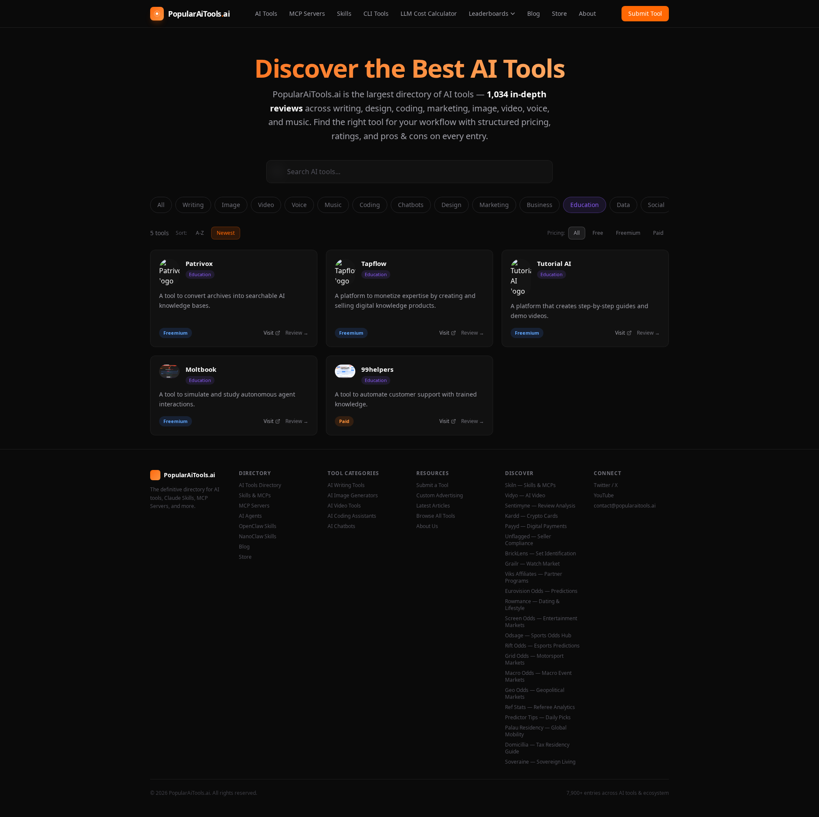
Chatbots (411, 205)
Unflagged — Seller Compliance (528, 540)
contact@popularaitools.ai (625, 505)
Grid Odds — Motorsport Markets (534, 659)
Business (539, 205)
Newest (226, 232)
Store (559, 13)
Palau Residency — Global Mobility (535, 731)
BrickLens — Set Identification (540, 553)
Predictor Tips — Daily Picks (538, 717)
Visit (268, 333)
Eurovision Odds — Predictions (541, 591)
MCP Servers (307, 13)
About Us (427, 526)
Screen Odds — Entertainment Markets (541, 622)
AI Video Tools (344, 505)
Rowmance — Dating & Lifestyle (532, 605)
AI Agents (250, 516)
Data (623, 205)
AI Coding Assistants (352, 516)
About (587, 13)
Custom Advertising (439, 495)
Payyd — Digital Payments (536, 526)
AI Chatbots (341, 526)
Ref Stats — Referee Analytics (540, 707)
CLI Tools (376, 13)
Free (597, 232)
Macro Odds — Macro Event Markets (538, 676)
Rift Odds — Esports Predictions (542, 645)
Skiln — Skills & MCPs (530, 485)
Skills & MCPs (255, 495)
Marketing (494, 205)
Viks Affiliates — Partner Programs (533, 577)
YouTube (604, 495)
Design (451, 205)
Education (584, 205)
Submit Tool (645, 13)
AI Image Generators (353, 495)
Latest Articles (433, 505)
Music (333, 205)
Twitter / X (606, 485)
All (161, 205)
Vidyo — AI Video (525, 495)
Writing (193, 205)
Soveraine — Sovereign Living (540, 762)
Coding (370, 205)
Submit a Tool (432, 485)
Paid (658, 232)
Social (656, 205)
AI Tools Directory (260, 485)
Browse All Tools (435, 516)
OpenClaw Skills (257, 526)
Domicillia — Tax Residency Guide (537, 748)
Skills (344, 13)
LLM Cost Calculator (429, 13)
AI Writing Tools (346, 485)
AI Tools (266, 13)
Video (266, 205)
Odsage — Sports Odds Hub (538, 635)
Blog (533, 13)
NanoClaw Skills (257, 536)
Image (231, 205)
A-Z (200, 232)
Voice (299, 205)
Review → (296, 333)
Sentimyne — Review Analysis (540, 505)
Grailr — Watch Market (532, 563)
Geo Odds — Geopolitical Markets (534, 693)
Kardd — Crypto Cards (531, 516)
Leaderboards (488, 13)
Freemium (628, 232)
